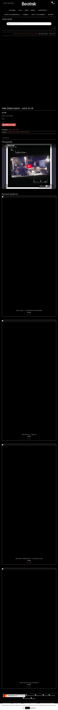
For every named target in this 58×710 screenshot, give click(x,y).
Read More (33, 707)
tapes (27, 10)
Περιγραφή (6, 138)
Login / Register (8, 3)
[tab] (6, 138)
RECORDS (12, 10)
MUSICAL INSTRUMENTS (12, 14)
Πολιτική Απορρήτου (31, 703)
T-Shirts (26, 14)
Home (15, 33)
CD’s (20, 10)
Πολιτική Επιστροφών (47, 703)
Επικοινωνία (6, 703)
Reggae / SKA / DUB (31, 33)
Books (33, 10)
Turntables (42, 10)
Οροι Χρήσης (17, 703)
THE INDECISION (25, 132)
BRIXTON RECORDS (13, 132)
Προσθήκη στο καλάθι (9, 124)
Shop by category (7, 19)
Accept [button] (27, 707)
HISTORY (51, 14)
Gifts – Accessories (38, 14)
